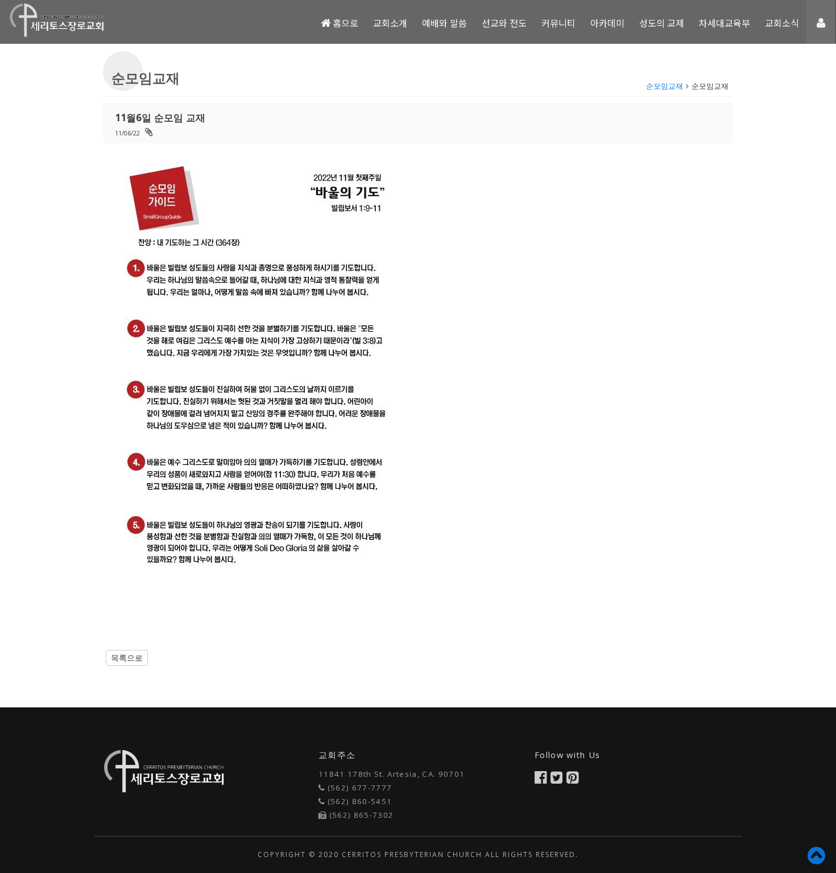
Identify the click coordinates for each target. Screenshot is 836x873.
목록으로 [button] (127, 657)
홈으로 (344, 23)
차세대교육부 (724, 23)
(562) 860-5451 (360, 801)
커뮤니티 (558, 23)
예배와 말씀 (444, 23)
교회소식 (782, 23)
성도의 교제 (661, 23)
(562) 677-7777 (360, 788)
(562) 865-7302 (361, 815)
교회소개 (390, 23)
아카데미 (607, 23)
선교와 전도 (504, 23)
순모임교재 (664, 86)
